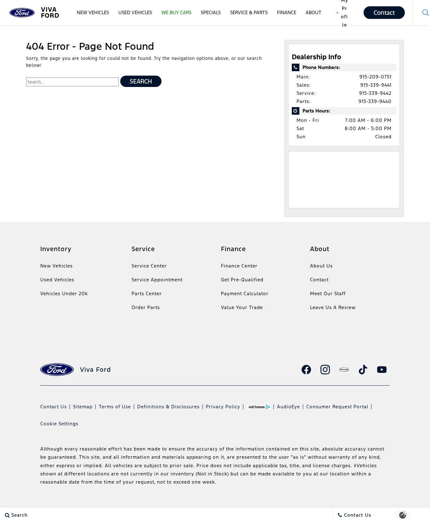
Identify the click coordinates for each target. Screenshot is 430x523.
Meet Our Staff (328, 293)
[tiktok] (363, 369)
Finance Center (239, 266)
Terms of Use (115, 407)
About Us (321, 266)
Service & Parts (249, 12)
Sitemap (83, 407)
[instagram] (325, 369)
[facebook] (306, 369)
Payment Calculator (245, 293)
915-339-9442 (375, 93)
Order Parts (146, 307)
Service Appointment (157, 280)
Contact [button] (384, 12)
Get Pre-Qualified (242, 280)
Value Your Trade (242, 307)
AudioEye (288, 407)
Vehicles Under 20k (64, 293)
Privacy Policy (223, 407)
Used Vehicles (135, 12)
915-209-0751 (375, 77)
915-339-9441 (376, 85)
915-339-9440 (375, 101)
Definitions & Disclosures (168, 407)
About (313, 12)
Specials (211, 12)
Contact (319, 280)
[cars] (344, 369)
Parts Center (147, 293)
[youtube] (382, 369)
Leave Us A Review (333, 307)
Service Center (149, 266)
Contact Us (53, 407)
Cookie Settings (59, 424)
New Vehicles (93, 12)
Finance (286, 12)
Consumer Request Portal (337, 407)
